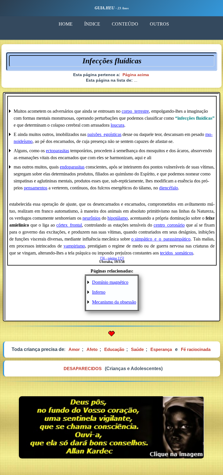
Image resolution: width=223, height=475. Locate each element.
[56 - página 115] (112, 258)
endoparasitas (72, 166)
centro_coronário (169, 225)
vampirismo (74, 245)
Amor (74, 349)
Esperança (161, 349)
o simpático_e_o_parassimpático (160, 238)
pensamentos (35, 187)
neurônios (91, 218)
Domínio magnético (110, 282)
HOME (66, 23)
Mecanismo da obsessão (114, 302)
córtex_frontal (69, 225)
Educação (114, 349)
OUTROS (159, 23)
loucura (117, 125)
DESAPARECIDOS (83, 368)
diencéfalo (168, 187)
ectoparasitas (57, 150)
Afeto (92, 349)
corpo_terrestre (135, 111)
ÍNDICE (92, 23)
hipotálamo (117, 218)
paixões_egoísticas (104, 134)
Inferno (98, 292)
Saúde (137, 349)
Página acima (136, 74)
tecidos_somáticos (176, 252)
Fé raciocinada (196, 349)
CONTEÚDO (125, 23)
